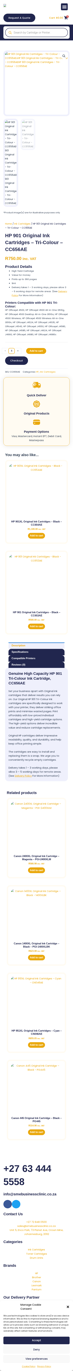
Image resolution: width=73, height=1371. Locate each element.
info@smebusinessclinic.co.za (29, 1194)
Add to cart (36, 351)
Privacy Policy (44, 1366)
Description (18, 645)
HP (37, 371)
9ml (14, 283)
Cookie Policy (28, 1366)
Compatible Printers (23, 658)
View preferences (36, 1359)
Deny (36, 1349)
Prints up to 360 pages (24, 279)
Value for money (21, 275)
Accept (36, 1340)
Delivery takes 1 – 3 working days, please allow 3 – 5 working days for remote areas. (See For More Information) (39, 291)
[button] (68, 1307)
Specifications (20, 652)
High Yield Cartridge (23, 271)
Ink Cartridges (22, 223)
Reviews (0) (18, 664)
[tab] (36, 645)
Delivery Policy (23, 776)
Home (8, 223)
